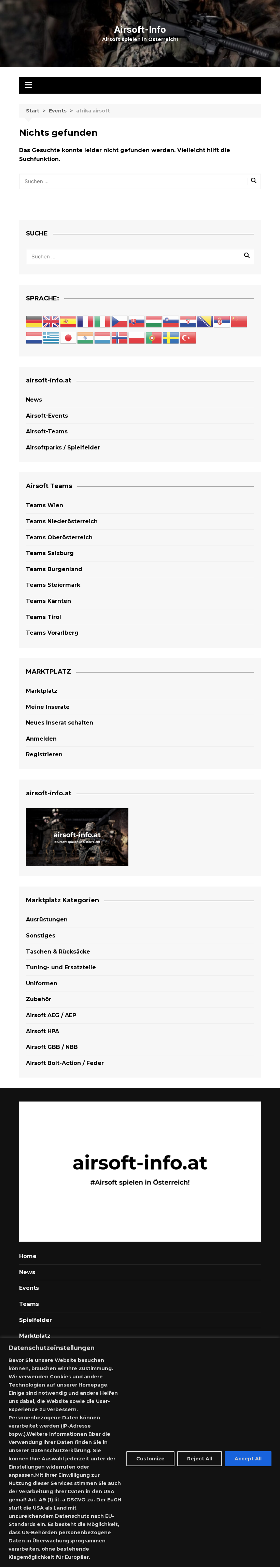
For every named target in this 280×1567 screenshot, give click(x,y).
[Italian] (102, 321)
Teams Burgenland (54, 569)
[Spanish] (68, 321)
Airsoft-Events (47, 416)
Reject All (199, 1459)
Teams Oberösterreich (59, 537)
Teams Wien (44, 505)
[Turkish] (188, 337)
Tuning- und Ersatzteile (61, 967)
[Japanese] (68, 337)
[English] (51, 321)
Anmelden (41, 738)
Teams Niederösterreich (62, 521)
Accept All (248, 1459)
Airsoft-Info (140, 29)
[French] (85, 321)
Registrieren (44, 754)
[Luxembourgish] (102, 337)
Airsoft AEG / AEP (51, 1015)
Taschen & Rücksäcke (58, 951)
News (34, 399)
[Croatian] (188, 321)
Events (29, 1288)
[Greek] (51, 337)
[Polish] (136, 337)
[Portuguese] (154, 337)
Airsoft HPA (42, 1031)
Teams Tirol (43, 617)
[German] (34, 321)
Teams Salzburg (50, 553)
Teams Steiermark (53, 585)
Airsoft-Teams (47, 431)
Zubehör (38, 999)
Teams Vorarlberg (52, 633)
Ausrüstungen (47, 919)
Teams (29, 1304)
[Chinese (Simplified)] (239, 321)
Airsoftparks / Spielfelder (63, 447)
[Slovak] (136, 321)
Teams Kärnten (48, 601)
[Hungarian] (154, 321)
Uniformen (41, 983)
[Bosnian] (205, 321)
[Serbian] (222, 321)
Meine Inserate (48, 707)
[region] (140, 1452)
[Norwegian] (119, 337)
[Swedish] (171, 337)
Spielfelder (35, 1320)
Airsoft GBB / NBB (52, 1047)
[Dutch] (34, 337)
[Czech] (119, 321)
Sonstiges (40, 935)
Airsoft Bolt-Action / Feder (65, 1063)
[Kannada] (85, 337)
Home (28, 1256)
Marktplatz (41, 691)
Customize (150, 1459)
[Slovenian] (171, 321)
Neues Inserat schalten (59, 722)
